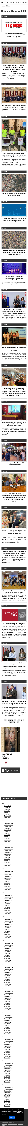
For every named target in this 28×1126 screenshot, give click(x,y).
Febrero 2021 (7, 936)
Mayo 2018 (7, 1003)
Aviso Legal (4, 1124)
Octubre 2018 (7, 994)
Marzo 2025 (7, 838)
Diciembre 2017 (8, 1015)
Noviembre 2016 (8, 1041)
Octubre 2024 (7, 850)
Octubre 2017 (7, 1019)
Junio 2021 (7, 929)
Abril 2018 (7, 1004)
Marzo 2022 (7, 910)
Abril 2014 (7, 1101)
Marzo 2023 (7, 886)
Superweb (10, 1122)
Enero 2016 (7, 1058)
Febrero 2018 (7, 1008)
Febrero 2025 (7, 840)
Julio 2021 (7, 927)
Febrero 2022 (7, 912)
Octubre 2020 (7, 946)
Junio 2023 (7, 881)
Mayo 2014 (7, 1099)
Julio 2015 (7, 1072)
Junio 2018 (7, 1001)
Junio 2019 (7, 977)
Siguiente (12, 722)
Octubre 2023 (7, 874)
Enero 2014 (7, 1106)
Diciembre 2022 (8, 895)
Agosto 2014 (7, 1094)
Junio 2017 (7, 1025)
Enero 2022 (7, 913)
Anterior (10, 720)
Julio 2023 (7, 879)
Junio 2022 (7, 905)
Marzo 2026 (7, 814)
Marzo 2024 (7, 862)
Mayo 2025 (7, 835)
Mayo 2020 (7, 955)
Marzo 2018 (7, 1006)
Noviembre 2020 (8, 945)
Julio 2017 (7, 1023)
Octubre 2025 (7, 826)
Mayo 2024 (7, 859)
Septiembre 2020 (8, 948)
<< (5, 720)
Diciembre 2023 (8, 871)
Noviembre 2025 (8, 825)
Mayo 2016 (7, 1051)
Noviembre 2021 (8, 921)
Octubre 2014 (7, 1091)
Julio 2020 (7, 951)
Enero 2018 (7, 1009)
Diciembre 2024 (8, 847)
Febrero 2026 (7, 816)
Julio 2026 (7, 807)
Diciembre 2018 (8, 991)
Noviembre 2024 (8, 849)
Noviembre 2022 (8, 897)
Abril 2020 (7, 956)
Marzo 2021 (7, 934)
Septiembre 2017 (8, 1020)
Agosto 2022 (7, 902)
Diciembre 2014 (8, 1087)
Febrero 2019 (7, 984)
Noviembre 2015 (8, 1065)
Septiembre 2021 (8, 924)
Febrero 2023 (7, 888)
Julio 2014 (7, 1096)
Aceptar (12, 1117)
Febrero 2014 (7, 1104)
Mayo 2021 (7, 931)
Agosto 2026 (7, 806)
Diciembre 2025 (8, 823)
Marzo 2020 (7, 958)
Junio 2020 (7, 953)
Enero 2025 (7, 841)
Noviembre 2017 (8, 1017)
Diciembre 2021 (8, 919)
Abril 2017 (7, 1028)
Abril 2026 (7, 812)
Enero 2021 (7, 937)
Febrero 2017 (7, 1032)
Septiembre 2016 (8, 1044)
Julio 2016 (7, 1048)
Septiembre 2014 (8, 1092)
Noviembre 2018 (8, 993)
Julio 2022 (7, 903)
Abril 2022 (7, 908)
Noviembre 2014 (8, 1089)
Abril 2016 (7, 1052)
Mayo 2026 (7, 811)
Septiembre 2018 (8, 996)
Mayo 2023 (7, 883)
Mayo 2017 (7, 1027)
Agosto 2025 (7, 830)
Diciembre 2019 (8, 967)
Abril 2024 (7, 860)
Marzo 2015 (7, 1078)
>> (18, 722)
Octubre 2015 (7, 1067)
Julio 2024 (7, 855)
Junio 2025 (7, 833)
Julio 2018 (7, 999)
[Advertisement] (12, 784)
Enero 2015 (7, 1082)
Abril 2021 (7, 932)
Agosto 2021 (7, 926)
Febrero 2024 (7, 864)
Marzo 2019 (7, 982)
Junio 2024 (7, 857)
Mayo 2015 (7, 1075)
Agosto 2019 (7, 974)
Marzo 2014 (7, 1102)
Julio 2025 (7, 831)
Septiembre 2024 (8, 852)
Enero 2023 (7, 889)
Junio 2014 (7, 1097)
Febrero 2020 (7, 960)
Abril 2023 (7, 884)
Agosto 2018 (7, 998)
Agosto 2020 (7, 950)
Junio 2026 (7, 809)
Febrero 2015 (7, 1080)
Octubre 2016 (7, 1043)
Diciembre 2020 (8, 943)
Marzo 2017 (7, 1030)
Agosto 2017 (7, 1022)
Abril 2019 (7, 980)
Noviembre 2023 (8, 873)
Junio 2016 (7, 1049)
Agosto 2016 (7, 1046)
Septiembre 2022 (8, 900)
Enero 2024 (7, 865)
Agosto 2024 (7, 854)
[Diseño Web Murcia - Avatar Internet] (13, 1122)
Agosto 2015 (7, 1070)
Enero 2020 (7, 961)
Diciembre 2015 (8, 1063)
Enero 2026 (7, 817)
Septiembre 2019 (8, 972)
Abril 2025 (7, 836)
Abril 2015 (7, 1077)
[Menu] (1, 2)
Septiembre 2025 (8, 828)
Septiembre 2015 (8, 1068)
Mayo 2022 (7, 907)
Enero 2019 (7, 985)
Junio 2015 (7, 1073)
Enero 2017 (7, 1034)
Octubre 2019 (7, 970)
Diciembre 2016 (8, 1039)
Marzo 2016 (7, 1054)
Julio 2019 (7, 975)
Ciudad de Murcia (17, 2)
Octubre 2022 (7, 898)
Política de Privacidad (12, 1124)
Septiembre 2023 (8, 876)
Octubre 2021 (7, 922)
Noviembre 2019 (8, 969)
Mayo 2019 (7, 979)
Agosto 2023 (7, 878)
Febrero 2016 (7, 1056)
